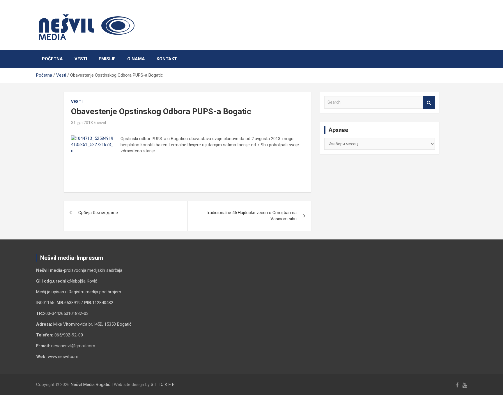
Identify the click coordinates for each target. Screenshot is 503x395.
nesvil (100, 122)
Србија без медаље (98, 212)
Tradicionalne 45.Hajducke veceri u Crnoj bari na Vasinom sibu (251, 215)
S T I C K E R (163, 384)
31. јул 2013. (82, 122)
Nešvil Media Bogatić (90, 384)
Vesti (81, 58)
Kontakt (167, 58)
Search (429, 102)
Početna (52, 58)
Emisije (107, 58)
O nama (136, 58)
